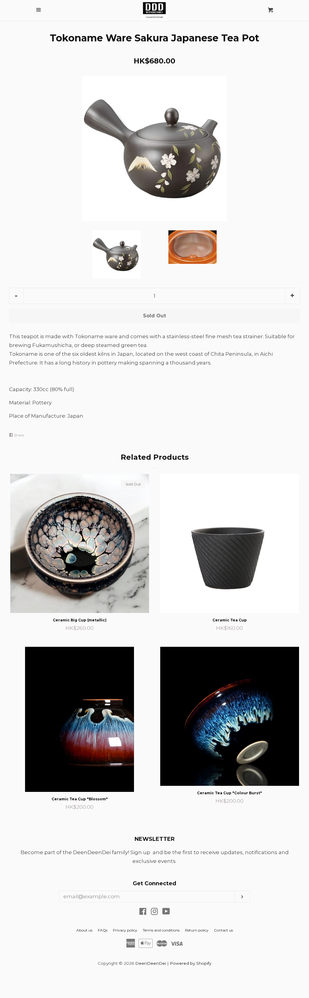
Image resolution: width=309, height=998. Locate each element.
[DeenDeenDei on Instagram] (154, 912)
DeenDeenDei (150, 963)
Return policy (197, 930)
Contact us (223, 930)
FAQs (102, 930)
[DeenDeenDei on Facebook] (143, 912)
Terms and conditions (161, 930)
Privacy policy (125, 930)
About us (84, 930)
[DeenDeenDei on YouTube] (166, 912)
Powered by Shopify (190, 963)
